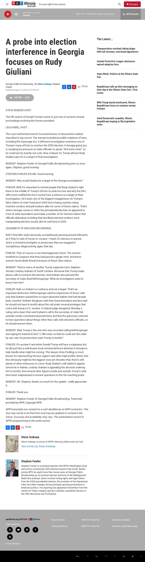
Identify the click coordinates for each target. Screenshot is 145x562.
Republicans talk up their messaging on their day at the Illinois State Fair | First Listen (117, 89)
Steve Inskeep (44, 84)
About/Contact (58, 520)
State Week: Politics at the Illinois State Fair (117, 75)
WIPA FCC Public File (90, 526)
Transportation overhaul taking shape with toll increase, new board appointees (117, 50)
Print (85, 86)
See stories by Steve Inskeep (38, 446)
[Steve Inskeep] (12, 443)
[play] (8, 14)
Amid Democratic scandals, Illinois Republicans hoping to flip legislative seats (116, 121)
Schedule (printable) (121, 520)
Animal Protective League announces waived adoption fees (116, 63)
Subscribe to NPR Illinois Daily (125, 526)
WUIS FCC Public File (90, 520)
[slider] (20, 14)
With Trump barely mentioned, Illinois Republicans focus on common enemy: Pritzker (116, 105)
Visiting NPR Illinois (59, 526)
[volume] (16, 14)
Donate (133, 4)
